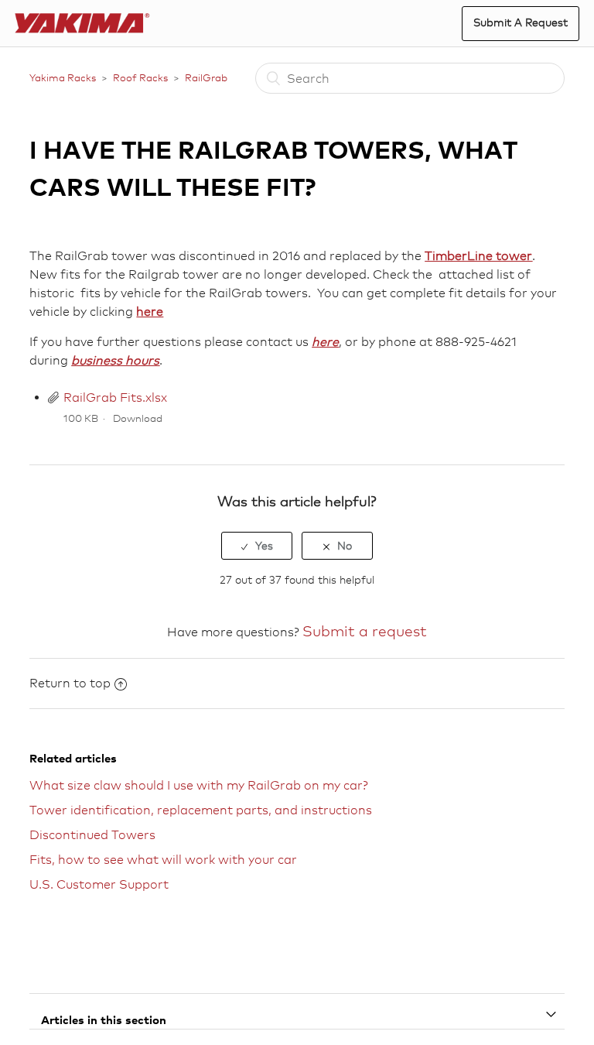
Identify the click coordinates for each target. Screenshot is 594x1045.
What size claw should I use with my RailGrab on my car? (198, 785)
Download (137, 418)
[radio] (257, 546)
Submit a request (364, 630)
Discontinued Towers (92, 834)
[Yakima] (82, 23)
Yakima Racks (62, 77)
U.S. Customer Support (99, 884)
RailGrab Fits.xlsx (115, 397)
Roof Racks (140, 77)
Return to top (70, 683)
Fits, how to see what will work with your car (163, 859)
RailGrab (206, 77)
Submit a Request (520, 22)
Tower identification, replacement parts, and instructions (200, 810)
